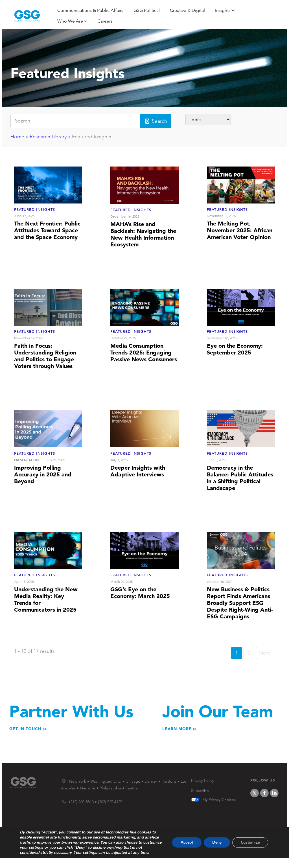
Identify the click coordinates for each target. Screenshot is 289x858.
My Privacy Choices (219, 800)
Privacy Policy (202, 780)
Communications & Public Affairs (90, 10)
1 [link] (236, 653)
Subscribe (200, 790)
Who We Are (70, 21)
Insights (223, 10)
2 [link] (249, 653)
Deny (217, 842)
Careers (105, 21)
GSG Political (146, 10)
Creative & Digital (187, 10)
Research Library (48, 136)
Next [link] (264, 653)
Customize (250, 842)
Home (17, 136)
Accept (187, 842)
